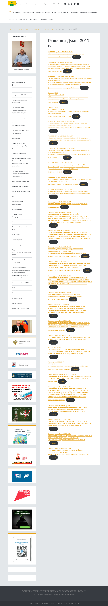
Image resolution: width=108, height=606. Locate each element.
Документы (64, 12)
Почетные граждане (18, 293)
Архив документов (44, 29)
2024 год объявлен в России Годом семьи (20, 261)
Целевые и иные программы (20, 90)
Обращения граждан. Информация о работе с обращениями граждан (19, 110)
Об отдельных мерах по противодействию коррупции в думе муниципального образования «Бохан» (66, 54)
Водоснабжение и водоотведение (17, 203)
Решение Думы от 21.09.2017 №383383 (69, 266)
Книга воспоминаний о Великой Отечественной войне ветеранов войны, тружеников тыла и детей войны (21, 162)
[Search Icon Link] (10, 12)
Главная (17, 12)
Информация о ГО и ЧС (19, 95)
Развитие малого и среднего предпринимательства (20, 124)
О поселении (28, 12)
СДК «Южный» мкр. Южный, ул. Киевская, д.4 (21, 132)
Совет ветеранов (17, 239)
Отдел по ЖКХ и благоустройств (17, 215)
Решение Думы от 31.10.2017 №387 (68, 308)
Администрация (43, 12)
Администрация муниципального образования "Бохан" (54, 590)
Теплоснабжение (17, 209)
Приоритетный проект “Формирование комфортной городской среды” (20, 173)
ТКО (13, 196)
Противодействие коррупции (20, 118)
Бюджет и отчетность (18, 222)
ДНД (13, 288)
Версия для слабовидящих (41, 19)
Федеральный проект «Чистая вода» (21, 228)
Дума (54, 12)
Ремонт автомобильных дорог (21, 191)
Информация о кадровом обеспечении (19, 101)
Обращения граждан (88, 12)
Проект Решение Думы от (69, 378)
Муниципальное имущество (20, 181)
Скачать (76, 57)
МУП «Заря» (16, 234)
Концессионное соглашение (20, 186)
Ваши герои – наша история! (21, 308)
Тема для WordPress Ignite (43, 603)
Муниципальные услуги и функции (19, 83)
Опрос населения (17, 303)
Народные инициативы (19, 153)
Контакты (23, 19)
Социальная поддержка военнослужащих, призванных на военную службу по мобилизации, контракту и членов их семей (21, 272)
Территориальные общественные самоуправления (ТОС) (21, 252)
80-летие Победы (17, 298)
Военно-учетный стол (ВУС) (20, 283)
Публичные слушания (18, 245)
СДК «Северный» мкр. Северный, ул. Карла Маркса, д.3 (20, 145)
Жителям (13, 19)
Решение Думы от (67, 204)
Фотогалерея (16, 138)
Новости (74, 12)
